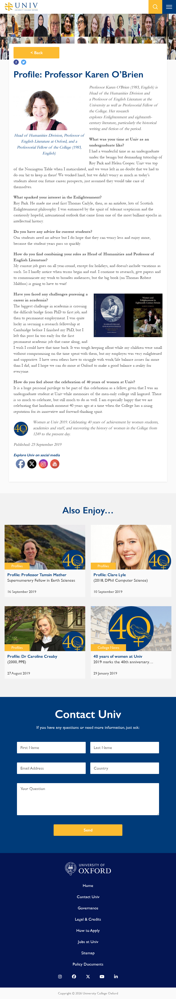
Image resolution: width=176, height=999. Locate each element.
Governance (88, 907)
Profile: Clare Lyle (110, 574)
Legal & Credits (88, 919)
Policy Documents (88, 964)
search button (155, 7)
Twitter (23, 62)
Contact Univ (88, 896)
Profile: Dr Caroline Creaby (32, 656)
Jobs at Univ (88, 941)
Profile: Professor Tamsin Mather (36, 574)
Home (88, 885)
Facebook (16, 62)
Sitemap (88, 952)
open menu (169, 7)
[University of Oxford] (88, 869)
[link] (60, 978)
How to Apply (88, 930)
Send (88, 830)
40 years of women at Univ (118, 656)
